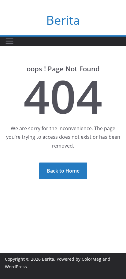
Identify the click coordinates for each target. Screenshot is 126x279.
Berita (63, 20)
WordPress (16, 267)
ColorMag (91, 259)
